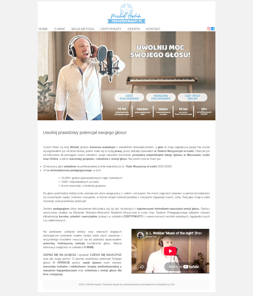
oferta (134, 29)
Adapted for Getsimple (155, 284)
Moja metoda (82, 29)
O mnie (59, 29)
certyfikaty (110, 29)
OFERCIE (63, 262)
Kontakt (153, 29)
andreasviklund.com (133, 284)
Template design (111, 284)
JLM (172, 284)
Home (43, 29)
